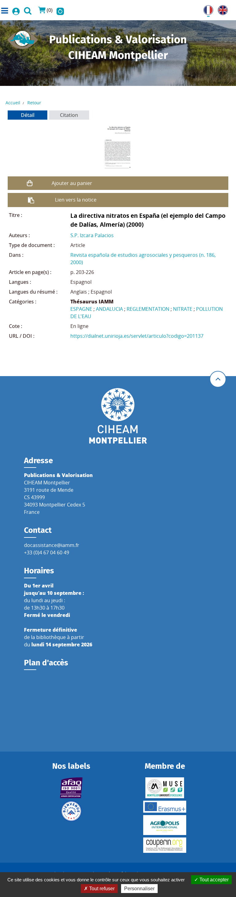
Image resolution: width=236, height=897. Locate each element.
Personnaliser (139, 888)
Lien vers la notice (75, 199)
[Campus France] (71, 811)
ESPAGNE (81, 309)
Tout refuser (101, 888)
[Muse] (165, 787)
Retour (34, 103)
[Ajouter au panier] (29, 183)
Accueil (13, 103)
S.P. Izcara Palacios (92, 235)
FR (206, 9)
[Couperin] (165, 845)
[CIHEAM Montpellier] (118, 415)
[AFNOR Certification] (71, 787)
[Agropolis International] (165, 825)
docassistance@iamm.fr (51, 545)
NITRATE (182, 309)
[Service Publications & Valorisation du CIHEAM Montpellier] (22, 38)
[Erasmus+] (165, 807)
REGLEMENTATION (148, 309)
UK (221, 9)
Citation (69, 115)
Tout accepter (213, 879)
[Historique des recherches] (60, 10)
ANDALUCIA (109, 309)
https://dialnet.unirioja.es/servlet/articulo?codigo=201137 (136, 336)
